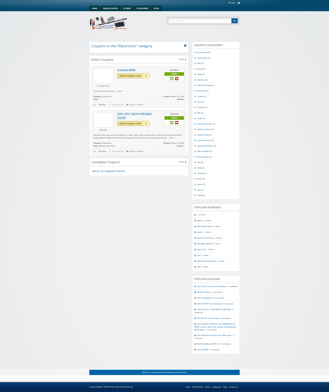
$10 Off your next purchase (208, 318)
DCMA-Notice (197, 387)
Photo (199, 168)
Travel (199, 195)
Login (232, 3)
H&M (199, 267)
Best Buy (103, 130)
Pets (199, 162)
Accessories (202, 52)
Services (200, 173)
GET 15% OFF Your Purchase (209, 304)
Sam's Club (201, 249)
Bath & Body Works (205, 226)
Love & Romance (204, 140)
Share (103, 105)
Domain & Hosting (204, 85)
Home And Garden (204, 124)
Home (94, 8)
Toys (199, 190)
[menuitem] (94, 8)
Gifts (199, 113)
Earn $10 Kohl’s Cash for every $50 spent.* (214, 335)
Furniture (200, 107)
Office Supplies (203, 151)
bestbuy (102, 146)
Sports (199, 184)
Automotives (202, 58)
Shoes (199, 179)
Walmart (200, 221)
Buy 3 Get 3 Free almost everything (211, 286)
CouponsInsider (95, 387)
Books (199, 74)
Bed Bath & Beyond (205, 244)
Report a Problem (136, 105)
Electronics (107, 97)
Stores (127, 8)
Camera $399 (126, 70)
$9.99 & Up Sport (204, 292)
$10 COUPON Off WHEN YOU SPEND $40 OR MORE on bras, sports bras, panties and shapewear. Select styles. (215, 327)
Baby (199, 63)
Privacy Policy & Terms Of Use (120, 387)
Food (199, 102)
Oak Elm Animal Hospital (207, 261)
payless (200, 232)
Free (199, 255)
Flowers (200, 96)
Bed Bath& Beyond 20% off (208, 344)
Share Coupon (110, 8)
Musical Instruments (205, 146)
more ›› (120, 91)
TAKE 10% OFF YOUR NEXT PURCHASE (214, 310)
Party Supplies (203, 157)
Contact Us (233, 387)
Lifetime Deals (203, 135)
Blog (156, 8)
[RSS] (239, 3)
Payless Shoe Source (205, 238)
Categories (142, 8)
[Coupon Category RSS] (185, 46)
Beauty (200, 69)
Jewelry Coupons (204, 129)
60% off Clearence (204, 298)
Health (199, 118)
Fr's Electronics (103, 86)
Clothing (200, 80)
